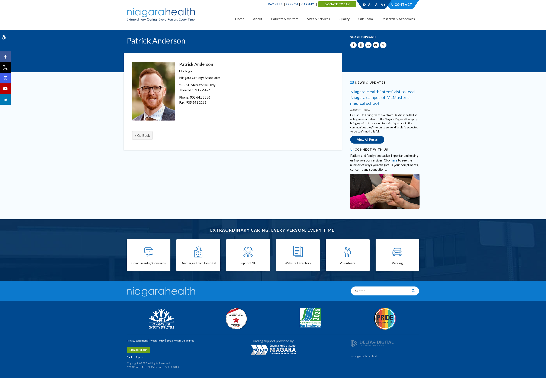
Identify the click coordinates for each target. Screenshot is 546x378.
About (257, 19)
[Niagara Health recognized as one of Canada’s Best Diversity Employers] (161, 319)
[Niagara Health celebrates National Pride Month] (385, 319)
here (394, 160)
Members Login (138, 349)
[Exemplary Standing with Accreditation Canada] (236, 318)
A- (370, 4)
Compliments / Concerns (148, 263)
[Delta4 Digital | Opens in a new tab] (372, 343)
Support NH (248, 263)
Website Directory (298, 263)
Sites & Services (318, 19)
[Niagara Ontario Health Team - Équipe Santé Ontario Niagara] (273, 349)
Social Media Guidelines (180, 340)
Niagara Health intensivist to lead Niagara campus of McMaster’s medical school (382, 97)
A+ (383, 4)
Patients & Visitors (284, 19)
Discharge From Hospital (198, 263)
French (292, 4)
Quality (344, 19)
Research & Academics (398, 19)
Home (239, 19)
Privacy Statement (137, 340)
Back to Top (133, 357)
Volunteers (347, 263)
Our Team (365, 19)
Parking (397, 263)
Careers (308, 4)
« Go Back (142, 135)
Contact (403, 4)
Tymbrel (372, 356)
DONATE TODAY (337, 4)
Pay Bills (275, 4)
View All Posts (367, 139)
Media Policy (157, 340)
